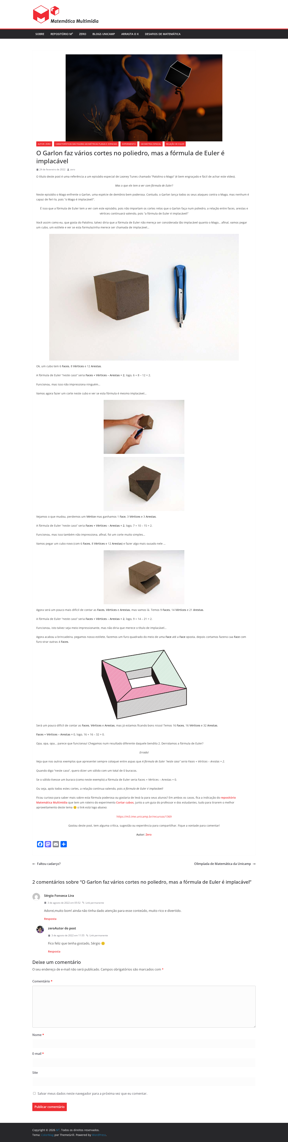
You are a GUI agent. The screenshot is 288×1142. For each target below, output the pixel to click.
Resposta (50, 919)
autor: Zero (44, 144)
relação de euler (175, 144)
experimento (129, 144)
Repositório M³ (62, 34)
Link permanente (95, 902)
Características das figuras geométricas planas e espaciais (86, 144)
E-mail (38, 1053)
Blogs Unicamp (103, 34)
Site (35, 1072)
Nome (38, 1035)
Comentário (42, 981)
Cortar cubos (125, 802)
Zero (82, 34)
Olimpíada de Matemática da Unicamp (222, 864)
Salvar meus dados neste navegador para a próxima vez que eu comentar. (92, 1093)
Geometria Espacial (151, 144)
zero (72, 169)
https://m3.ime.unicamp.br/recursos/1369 (144, 816)
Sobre (39, 34)
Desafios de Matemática (162, 34)
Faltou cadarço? (49, 864)
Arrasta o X (130, 34)
